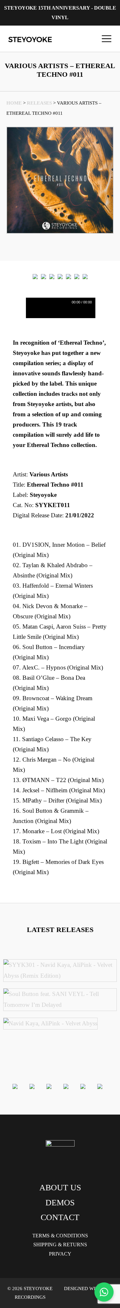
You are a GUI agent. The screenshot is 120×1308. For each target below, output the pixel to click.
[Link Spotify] (43, 276)
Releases (39, 103)
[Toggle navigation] (106, 39)
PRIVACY (60, 1254)
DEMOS (60, 1202)
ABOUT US (60, 1187)
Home (14, 103)
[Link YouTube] (85, 276)
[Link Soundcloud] (76, 276)
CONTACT (60, 1217)
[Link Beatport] (35, 276)
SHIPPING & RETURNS (60, 1244)
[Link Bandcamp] (51, 276)
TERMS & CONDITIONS (60, 1235)
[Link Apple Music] (60, 276)
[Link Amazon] (68, 276)
